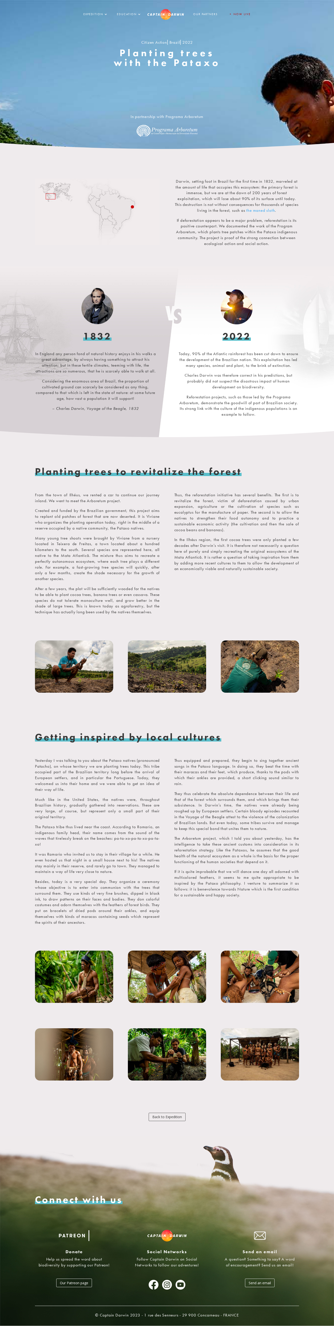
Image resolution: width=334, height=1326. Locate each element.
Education (127, 14)
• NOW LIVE (240, 14)
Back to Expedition (167, 1116)
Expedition (93, 14)
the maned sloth (260, 210)
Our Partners (205, 14)
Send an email (260, 1283)
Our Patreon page (74, 1283)
